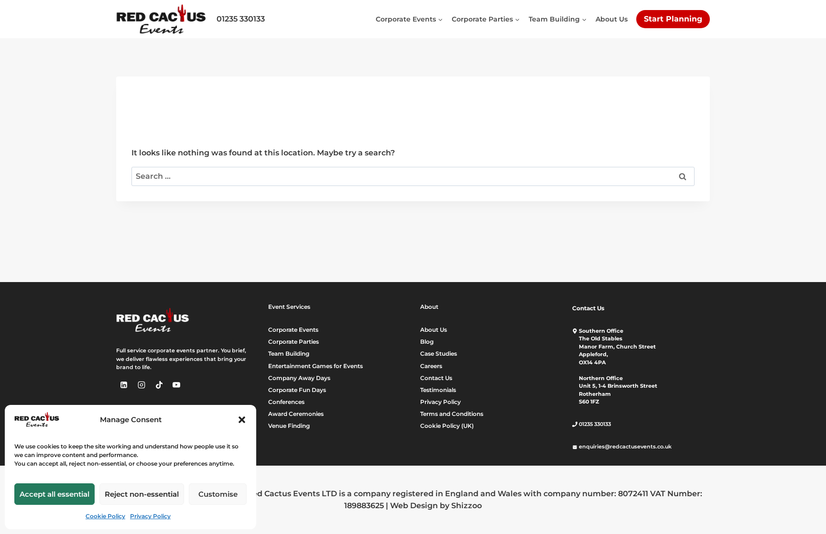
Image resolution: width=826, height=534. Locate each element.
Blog (427, 341)
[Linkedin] (123, 384)
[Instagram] (141, 384)
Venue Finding (289, 425)
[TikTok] (159, 384)
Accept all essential (54, 494)
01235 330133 (241, 18)
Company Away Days (299, 377)
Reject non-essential (142, 494)
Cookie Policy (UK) (447, 425)
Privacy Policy (150, 516)
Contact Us (436, 377)
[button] (242, 420)
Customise (218, 494)
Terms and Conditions (451, 413)
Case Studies (438, 353)
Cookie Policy (105, 516)
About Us (612, 19)
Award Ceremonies (296, 413)
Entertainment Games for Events (315, 366)
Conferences (286, 401)
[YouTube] (176, 384)
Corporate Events (293, 329)
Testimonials (438, 389)
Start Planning (673, 18)
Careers (431, 366)
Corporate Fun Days (297, 389)
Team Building (288, 353)
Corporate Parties (293, 341)
